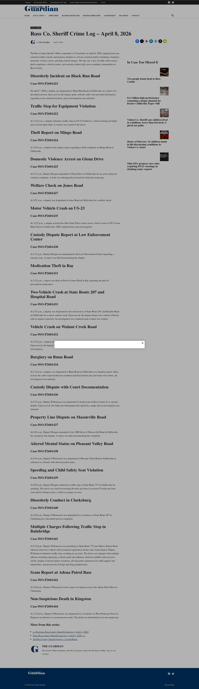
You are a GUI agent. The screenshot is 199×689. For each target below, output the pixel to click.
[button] (99, 344)
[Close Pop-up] (142, 343)
